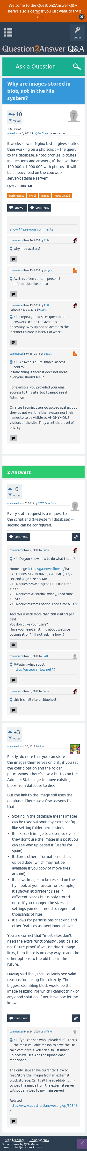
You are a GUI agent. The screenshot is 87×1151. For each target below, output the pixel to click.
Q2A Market (32, 1144)
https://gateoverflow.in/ (46, 569)
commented (16, 240)
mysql (32, 195)
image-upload (62, 195)
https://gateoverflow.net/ (33, 669)
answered (13, 503)
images (45, 195)
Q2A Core (41, 133)
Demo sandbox (39, 1140)
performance (16, 195)
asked (11, 133)
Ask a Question (36, 66)
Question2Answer (31, 1147)
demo (35, 11)
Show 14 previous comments (31, 229)
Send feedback (14, 1140)
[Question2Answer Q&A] (43, 47)
